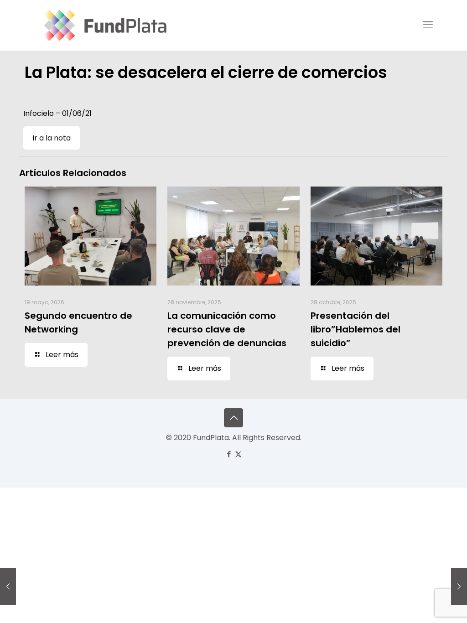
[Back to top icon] (233, 417)
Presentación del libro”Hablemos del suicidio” (355, 329)
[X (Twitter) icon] (238, 454)
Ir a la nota (51, 138)
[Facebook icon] (228, 454)
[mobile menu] (428, 25)
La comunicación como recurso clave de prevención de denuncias (226, 329)
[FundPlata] (104, 25)
